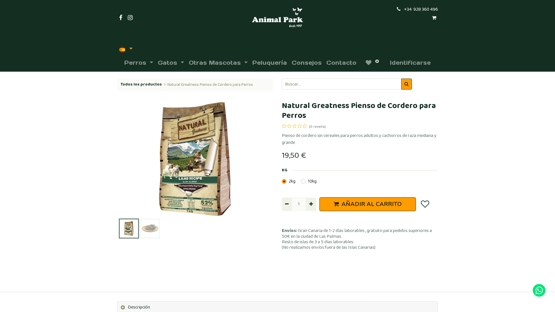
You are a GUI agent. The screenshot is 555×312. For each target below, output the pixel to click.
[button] (128, 158)
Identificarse (410, 62)
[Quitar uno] (287, 204)
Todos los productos (141, 84)
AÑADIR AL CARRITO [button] (371, 204)
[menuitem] (269, 62)
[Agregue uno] (311, 204)
